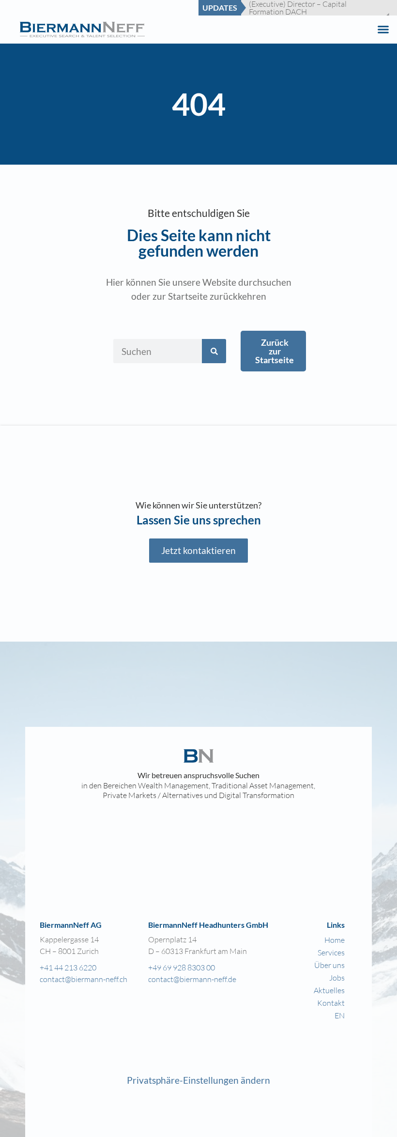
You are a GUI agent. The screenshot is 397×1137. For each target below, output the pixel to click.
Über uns (329, 964)
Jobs (337, 977)
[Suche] (214, 351)
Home (334, 939)
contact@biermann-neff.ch (83, 978)
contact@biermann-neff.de (192, 978)
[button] (383, 29)
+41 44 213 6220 (68, 967)
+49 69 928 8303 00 (181, 967)
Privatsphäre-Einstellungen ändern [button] (198, 1080)
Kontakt (331, 1002)
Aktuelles (329, 990)
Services (331, 952)
